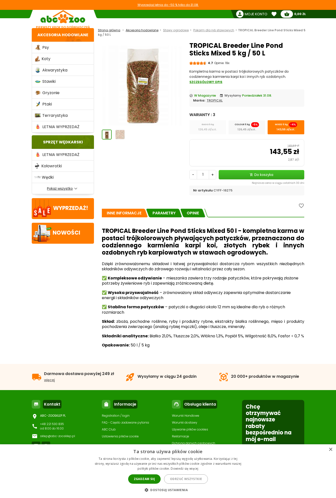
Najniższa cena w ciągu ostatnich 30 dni (278, 183)
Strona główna (109, 30)
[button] (168, 489)
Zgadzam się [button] (144, 479)
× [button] (330, 449)
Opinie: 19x (221, 63)
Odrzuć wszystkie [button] (186, 479)
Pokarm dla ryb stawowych (213, 30)
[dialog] (168, 471)
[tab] (124, 213)
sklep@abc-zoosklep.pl (57, 436)
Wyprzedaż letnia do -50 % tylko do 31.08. (168, 5)
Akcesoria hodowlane (62, 35)
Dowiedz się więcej (184, 468)
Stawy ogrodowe (176, 30)
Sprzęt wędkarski (63, 142)
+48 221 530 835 (52, 424)
